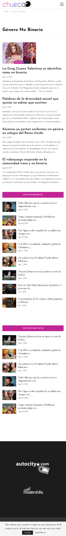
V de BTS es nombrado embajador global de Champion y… (39, 246)
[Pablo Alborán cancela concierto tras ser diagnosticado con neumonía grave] (9, 207)
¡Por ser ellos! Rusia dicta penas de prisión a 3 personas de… (40, 287)
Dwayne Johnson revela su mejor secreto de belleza (39, 273)
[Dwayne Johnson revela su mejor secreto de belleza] (9, 275)
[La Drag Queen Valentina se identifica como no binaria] (19, 53)
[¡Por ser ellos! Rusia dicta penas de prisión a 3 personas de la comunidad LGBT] (9, 289)
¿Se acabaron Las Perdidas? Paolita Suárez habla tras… (38, 259)
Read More (40, 533)
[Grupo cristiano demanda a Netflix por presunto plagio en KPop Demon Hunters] (9, 220)
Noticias (19, 62)
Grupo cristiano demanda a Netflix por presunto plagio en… (36, 218)
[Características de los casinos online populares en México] (9, 303)
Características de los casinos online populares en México (40, 300)
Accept (28, 533)
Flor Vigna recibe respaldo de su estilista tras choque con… (39, 232)
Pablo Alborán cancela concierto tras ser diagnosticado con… (37, 205)
